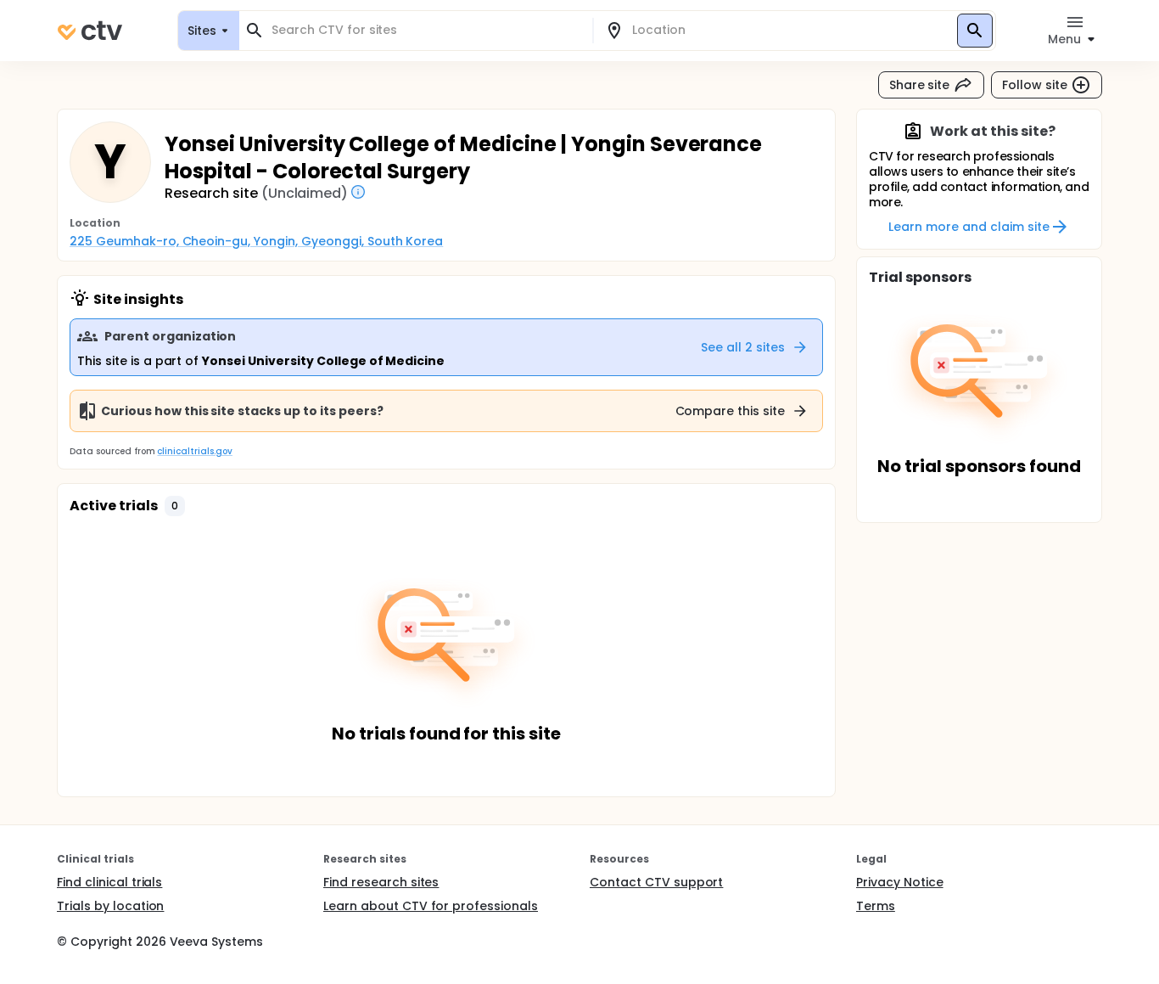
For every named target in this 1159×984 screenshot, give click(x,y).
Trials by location (110, 906)
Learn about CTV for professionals (430, 906)
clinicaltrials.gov (194, 451)
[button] (175, 506)
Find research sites (381, 882)
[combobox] (426, 30)
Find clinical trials (109, 882)
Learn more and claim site (968, 226)
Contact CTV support (656, 882)
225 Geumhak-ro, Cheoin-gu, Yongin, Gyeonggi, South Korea (256, 241)
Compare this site (730, 410)
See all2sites (743, 347)
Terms (875, 906)
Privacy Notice (899, 882)
